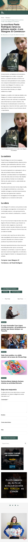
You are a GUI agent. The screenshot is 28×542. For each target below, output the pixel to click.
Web (2, 430)
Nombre (3, 415)
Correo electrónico (6, 422)
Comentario (4, 399)
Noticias (4, 322)
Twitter (12, 505)
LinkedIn (18, 505)
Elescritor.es (6, 34)
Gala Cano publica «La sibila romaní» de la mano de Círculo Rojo (14, 356)
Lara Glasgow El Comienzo (10, 289)
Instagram (15, 505)
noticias (5, 292)
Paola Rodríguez (16, 292)
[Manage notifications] (24, 538)
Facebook (10, 505)
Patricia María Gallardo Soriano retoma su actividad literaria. (12, 382)
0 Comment (21, 34)
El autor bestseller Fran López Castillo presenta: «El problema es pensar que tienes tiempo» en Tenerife (13, 328)
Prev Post (7, 299)
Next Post (20, 299)
